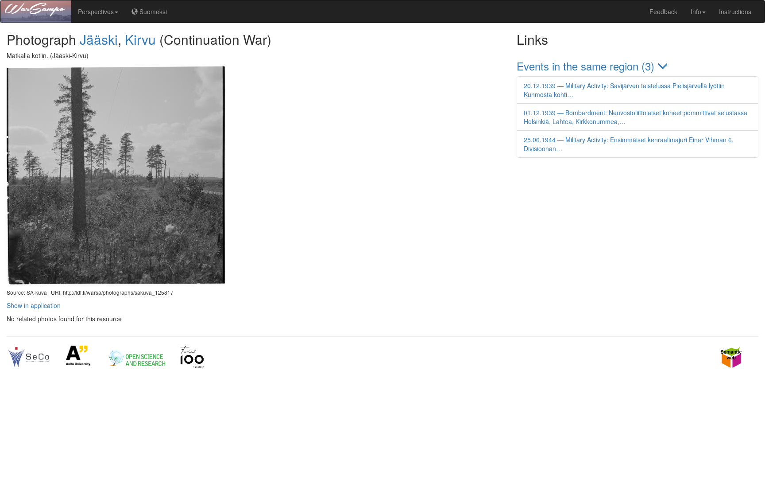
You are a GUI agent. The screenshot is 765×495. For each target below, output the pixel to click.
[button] (637, 66)
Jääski (99, 39)
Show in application (34, 305)
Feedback (663, 11)
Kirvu (140, 39)
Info (696, 11)
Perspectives (96, 11)
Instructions (735, 11)
